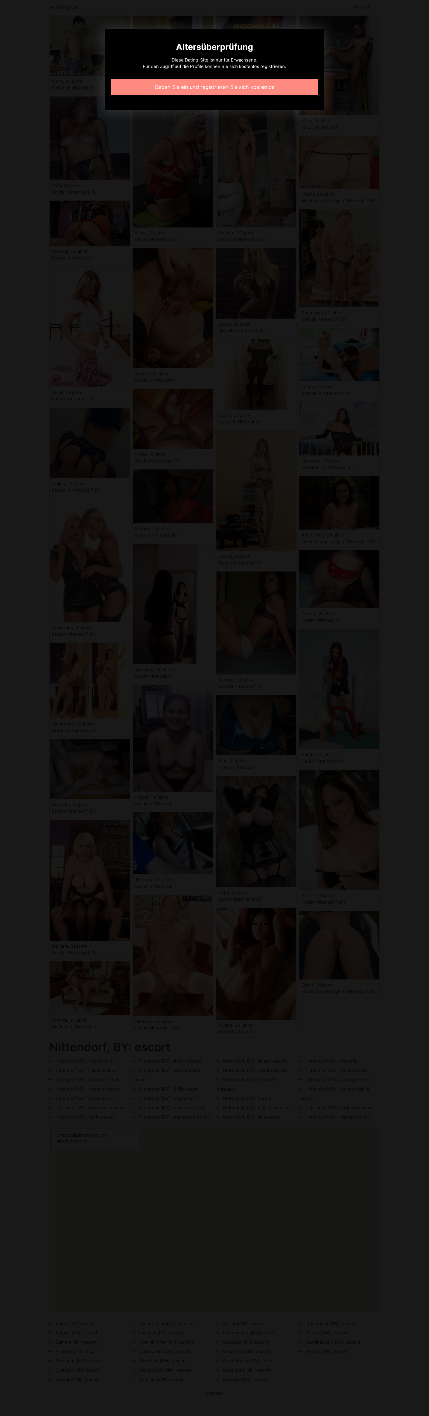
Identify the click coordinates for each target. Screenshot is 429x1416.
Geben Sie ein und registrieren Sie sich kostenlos (214, 87)
